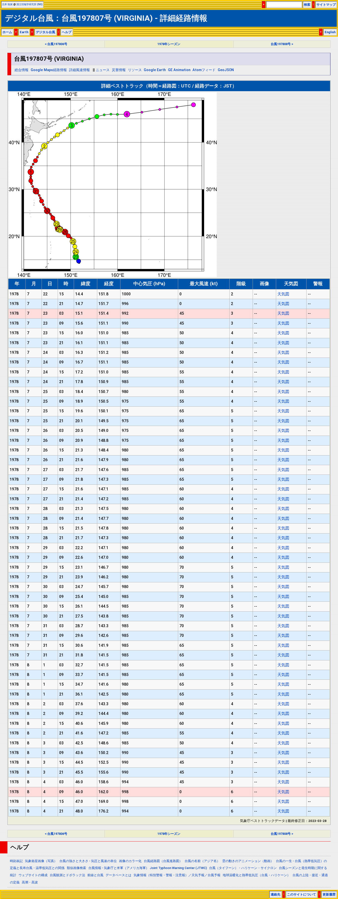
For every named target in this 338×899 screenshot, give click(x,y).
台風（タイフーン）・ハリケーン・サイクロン (243, 868)
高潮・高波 (30, 882)
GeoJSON (226, 70)
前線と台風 (95, 875)
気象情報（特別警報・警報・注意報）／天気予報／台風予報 (177, 875)
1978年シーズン (168, 44)
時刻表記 (16, 861)
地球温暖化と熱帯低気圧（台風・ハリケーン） (256, 875)
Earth (24, 32)
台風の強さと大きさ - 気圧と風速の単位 (88, 861)
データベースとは (118, 875)
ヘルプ (67, 32)
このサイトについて (301, 894)
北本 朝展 (7, 4)
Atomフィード (204, 70)
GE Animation (179, 70)
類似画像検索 (76, 868)
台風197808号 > (282, 44)
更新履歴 (329, 894)
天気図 (283, 294)
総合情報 (21, 70)
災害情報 (119, 70)
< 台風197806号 (56, 44)
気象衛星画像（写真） (41, 861)
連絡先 (275, 894)
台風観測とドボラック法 (67, 875)
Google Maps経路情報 (49, 70)
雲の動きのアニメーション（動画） (248, 861)
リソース (135, 70)
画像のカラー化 (130, 861)
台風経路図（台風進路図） (163, 861)
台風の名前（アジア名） (202, 861)
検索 (307, 4)
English (330, 32)
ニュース (103, 70)
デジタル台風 (45, 32)
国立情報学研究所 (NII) (30, 4)
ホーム (7, 32)
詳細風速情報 (79, 70)
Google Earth (155, 70)
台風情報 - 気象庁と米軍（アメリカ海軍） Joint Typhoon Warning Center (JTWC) (147, 868)
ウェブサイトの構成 (33, 875)
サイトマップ (326, 4)
